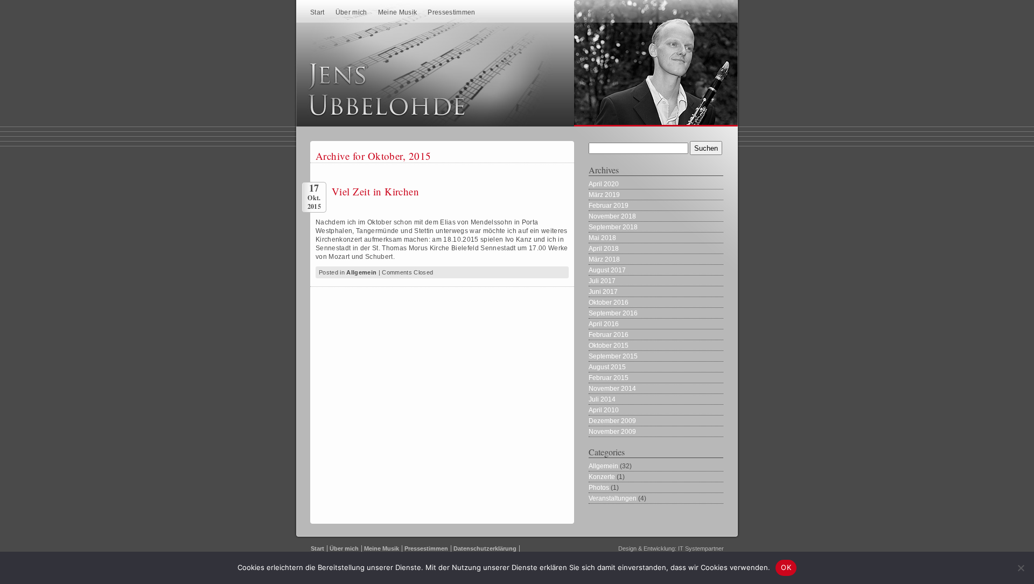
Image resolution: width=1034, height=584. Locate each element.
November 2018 (612, 216)
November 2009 (612, 431)
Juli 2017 (602, 281)
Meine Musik (397, 12)
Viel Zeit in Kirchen (375, 191)
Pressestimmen (451, 12)
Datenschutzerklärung (484, 548)
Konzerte (602, 477)
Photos (599, 487)
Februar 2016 (608, 335)
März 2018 (604, 259)
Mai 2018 (602, 238)
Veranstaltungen (613, 498)
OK (786, 567)
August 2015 (607, 367)
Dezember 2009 (612, 421)
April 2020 (604, 184)
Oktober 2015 (608, 345)
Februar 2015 (608, 378)
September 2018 (613, 227)
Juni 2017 (603, 291)
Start (317, 12)
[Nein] (1020, 567)
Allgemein (361, 272)
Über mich (351, 12)
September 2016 (613, 313)
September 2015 (613, 356)
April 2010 (604, 410)
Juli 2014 (602, 399)
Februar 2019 (608, 205)
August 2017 (607, 270)
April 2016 (604, 324)
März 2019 (604, 195)
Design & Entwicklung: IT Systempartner (671, 548)
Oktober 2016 (608, 302)
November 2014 (612, 388)
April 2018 (604, 248)
